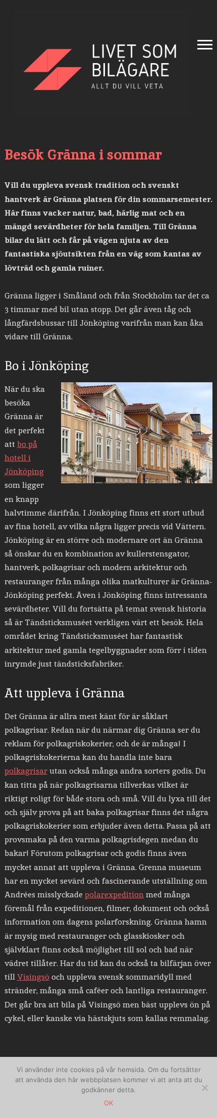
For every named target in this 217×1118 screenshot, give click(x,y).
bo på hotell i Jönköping (24, 458)
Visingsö (33, 977)
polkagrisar (26, 771)
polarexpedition (114, 894)
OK (108, 1103)
